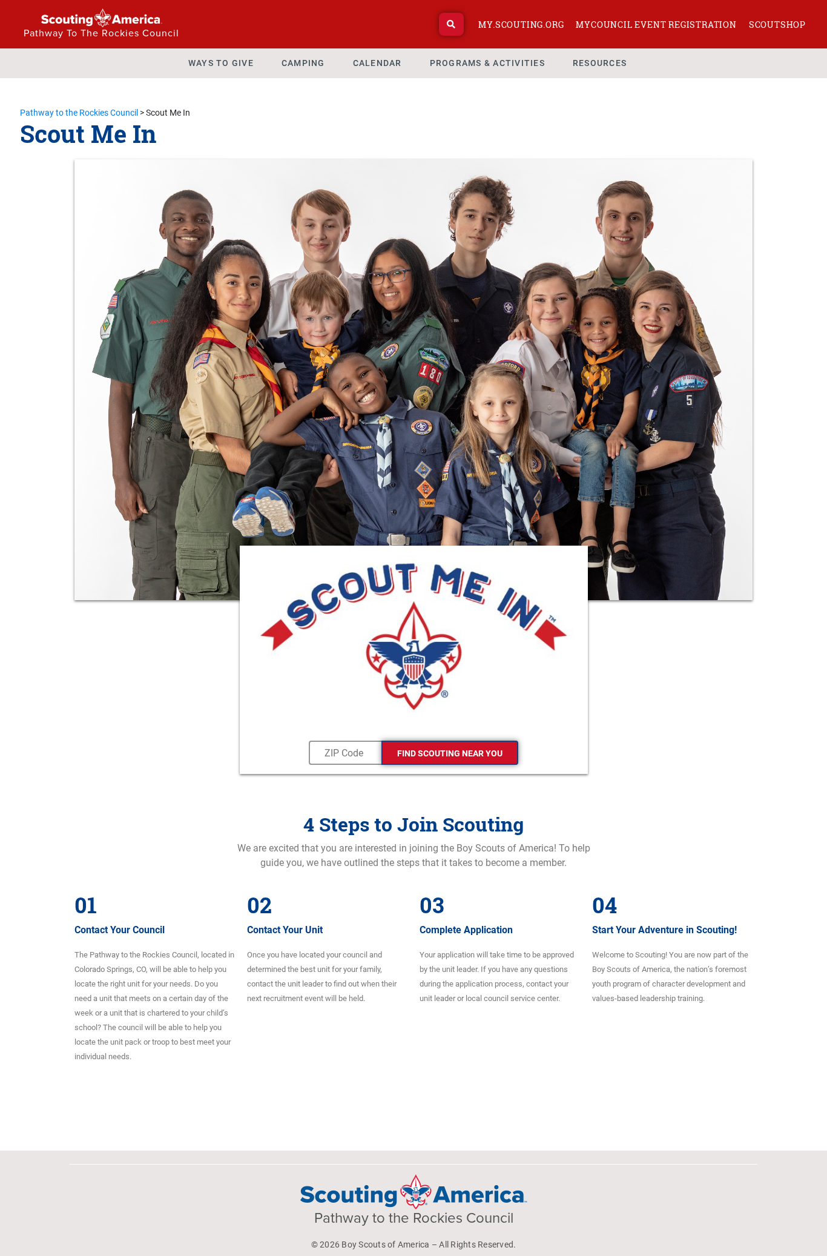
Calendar (377, 63)
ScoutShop (777, 24)
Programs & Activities (487, 63)
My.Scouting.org (521, 24)
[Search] (451, 24)
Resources (600, 63)
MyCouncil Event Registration (656, 24)
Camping (303, 63)
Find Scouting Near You (449, 753)
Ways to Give (221, 63)
